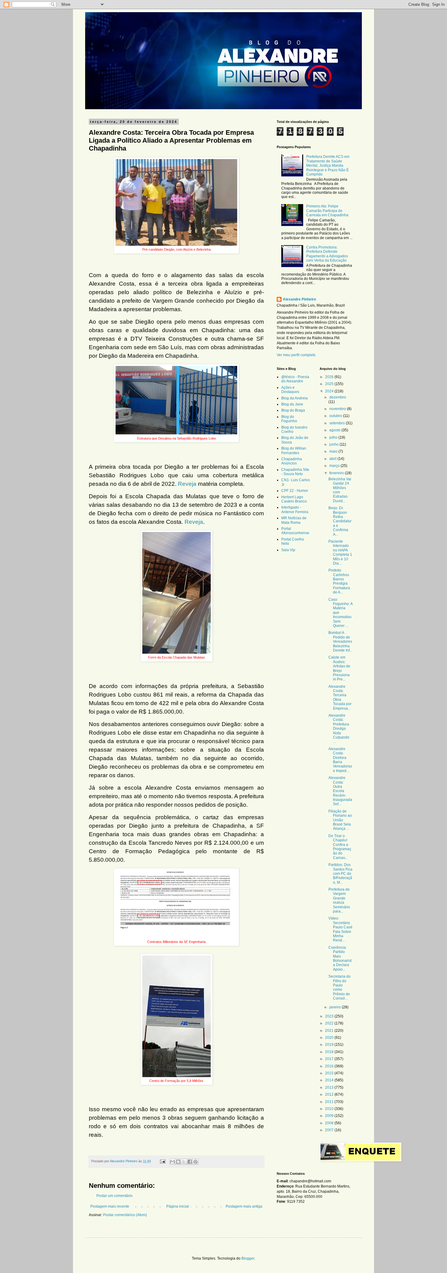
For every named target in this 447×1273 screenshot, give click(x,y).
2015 (329, 1073)
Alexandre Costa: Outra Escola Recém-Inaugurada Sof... (340, 791)
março (335, 466)
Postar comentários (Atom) (125, 1215)
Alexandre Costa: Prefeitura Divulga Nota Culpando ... (338, 728)
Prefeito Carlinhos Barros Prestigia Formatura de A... (339, 581)
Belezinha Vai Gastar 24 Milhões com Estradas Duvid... (339, 490)
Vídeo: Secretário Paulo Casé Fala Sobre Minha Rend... (340, 929)
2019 (329, 1044)
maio (333, 451)
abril (333, 459)
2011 (329, 1102)
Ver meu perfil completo (296, 355)
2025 (329, 384)
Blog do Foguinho (289, 419)
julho (333, 437)
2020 (329, 1037)
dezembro (337, 397)
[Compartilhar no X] (184, 1162)
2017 (329, 1059)
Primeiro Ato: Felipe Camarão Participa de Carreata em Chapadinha (327, 210)
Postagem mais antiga (244, 1206)
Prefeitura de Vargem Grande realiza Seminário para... (339, 900)
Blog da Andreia (294, 398)
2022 (329, 1023)
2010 (329, 1109)
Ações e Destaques (290, 389)
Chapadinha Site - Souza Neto (295, 472)
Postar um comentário (114, 1196)
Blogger (247, 1258)
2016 (329, 1066)
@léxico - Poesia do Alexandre (295, 379)
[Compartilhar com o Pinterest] (195, 1162)
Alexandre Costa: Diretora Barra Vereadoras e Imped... (340, 760)
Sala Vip (288, 550)
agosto (335, 430)
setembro (337, 423)
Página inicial (177, 1206)
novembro (338, 409)
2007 (329, 1130)
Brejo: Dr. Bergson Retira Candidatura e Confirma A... (340, 521)
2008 (329, 1123)
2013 (329, 1087)
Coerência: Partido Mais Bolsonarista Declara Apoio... (340, 958)
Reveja (187, 484)
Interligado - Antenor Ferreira (294, 509)
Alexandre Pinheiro (299, 299)
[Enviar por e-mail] (172, 1162)
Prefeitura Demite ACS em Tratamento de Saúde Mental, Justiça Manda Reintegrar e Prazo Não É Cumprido (327, 165)
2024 (329, 391)
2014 (329, 1080)
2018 (329, 1052)
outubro (336, 416)
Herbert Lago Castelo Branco (294, 499)
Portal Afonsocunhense (295, 531)
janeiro (335, 1007)
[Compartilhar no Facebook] (190, 1162)
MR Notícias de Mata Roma (294, 520)
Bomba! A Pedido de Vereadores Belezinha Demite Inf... (340, 641)
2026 (329, 377)
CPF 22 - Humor (294, 491)
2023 (329, 1016)
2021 (329, 1030)
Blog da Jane (292, 404)
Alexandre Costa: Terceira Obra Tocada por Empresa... (340, 697)
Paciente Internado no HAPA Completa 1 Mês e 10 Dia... (340, 552)
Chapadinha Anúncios (291, 461)
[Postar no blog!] (178, 1162)
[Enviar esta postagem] (162, 1161)
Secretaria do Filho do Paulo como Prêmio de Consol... (339, 987)
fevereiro (337, 473)
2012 (329, 1094)
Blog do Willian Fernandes (293, 450)
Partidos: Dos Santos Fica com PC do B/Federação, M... (340, 874)
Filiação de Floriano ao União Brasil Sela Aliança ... (340, 820)
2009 (329, 1116)
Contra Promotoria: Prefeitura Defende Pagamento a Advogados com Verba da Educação (327, 254)
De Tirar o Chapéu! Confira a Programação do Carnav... (339, 847)
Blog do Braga (293, 410)
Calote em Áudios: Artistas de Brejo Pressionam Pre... (339, 668)
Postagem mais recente (109, 1206)
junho (334, 444)
